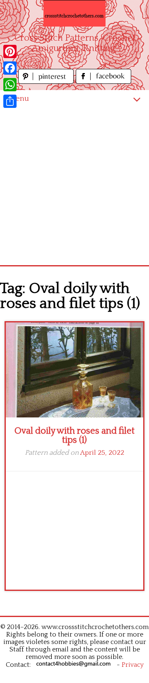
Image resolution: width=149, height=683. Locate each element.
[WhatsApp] (10, 84)
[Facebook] (10, 68)
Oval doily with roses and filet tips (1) (74, 435)
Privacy (133, 664)
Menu (18, 98)
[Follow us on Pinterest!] (47, 81)
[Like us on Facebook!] (103, 81)
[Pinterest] (10, 51)
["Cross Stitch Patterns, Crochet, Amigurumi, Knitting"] (74, 13)
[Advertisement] (74, 186)
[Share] (10, 101)
